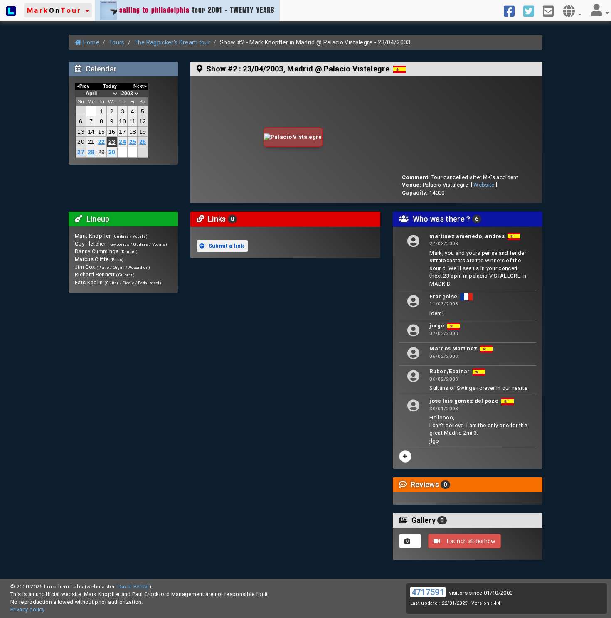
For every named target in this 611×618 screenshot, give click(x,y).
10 (122, 121)
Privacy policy (27, 609)
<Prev (83, 86)
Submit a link (225, 246)
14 (91, 131)
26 (142, 141)
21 (91, 141)
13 (80, 131)
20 (80, 141)
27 (80, 152)
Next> (140, 86)
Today (110, 86)
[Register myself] (405, 456)
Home (90, 42)
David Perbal (133, 587)
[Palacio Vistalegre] (293, 137)
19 (142, 131)
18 (132, 131)
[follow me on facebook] (512, 10)
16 (112, 131)
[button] (58, 10)
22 (101, 141)
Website (483, 185)
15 (101, 131)
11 (132, 121)
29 (101, 152)
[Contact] (551, 10)
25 (132, 141)
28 (91, 152)
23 (112, 141)
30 (112, 152)
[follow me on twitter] (532, 10)
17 (122, 131)
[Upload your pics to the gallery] (410, 541)
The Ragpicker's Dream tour (172, 42)
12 (142, 121)
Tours (117, 42)
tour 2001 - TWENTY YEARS (196, 10)
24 (122, 141)
